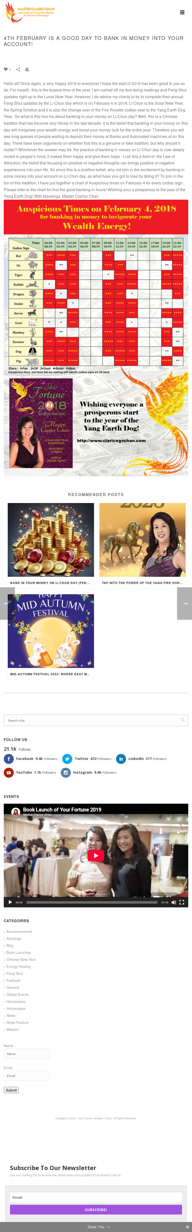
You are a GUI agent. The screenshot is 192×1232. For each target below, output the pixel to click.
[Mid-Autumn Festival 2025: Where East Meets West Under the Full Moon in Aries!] (51, 631)
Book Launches (18, 952)
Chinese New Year (21, 959)
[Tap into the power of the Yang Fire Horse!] (143, 540)
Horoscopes (16, 1001)
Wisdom (12, 1029)
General (12, 987)
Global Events (17, 994)
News (10, 1015)
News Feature (17, 1022)
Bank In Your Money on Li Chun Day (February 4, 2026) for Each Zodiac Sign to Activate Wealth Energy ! (52, 583)
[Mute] (173, 902)
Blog (10, 945)
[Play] (10, 902)
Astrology (13, 938)
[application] (96, 855)
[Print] (29, 69)
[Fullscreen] (181, 902)
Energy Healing (18, 966)
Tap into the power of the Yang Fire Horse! (144, 583)
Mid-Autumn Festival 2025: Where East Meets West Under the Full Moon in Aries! (52, 674)
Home (68, 54)
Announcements (19, 931)
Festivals (13, 980)
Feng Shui (14, 973)
